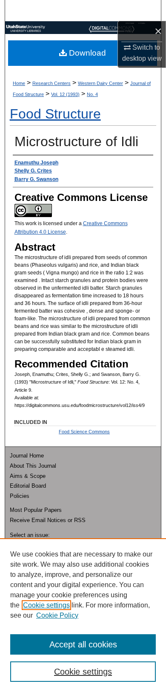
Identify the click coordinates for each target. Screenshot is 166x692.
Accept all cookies (83, 644)
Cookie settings (46, 605)
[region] (83, 615)
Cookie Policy (57, 615)
